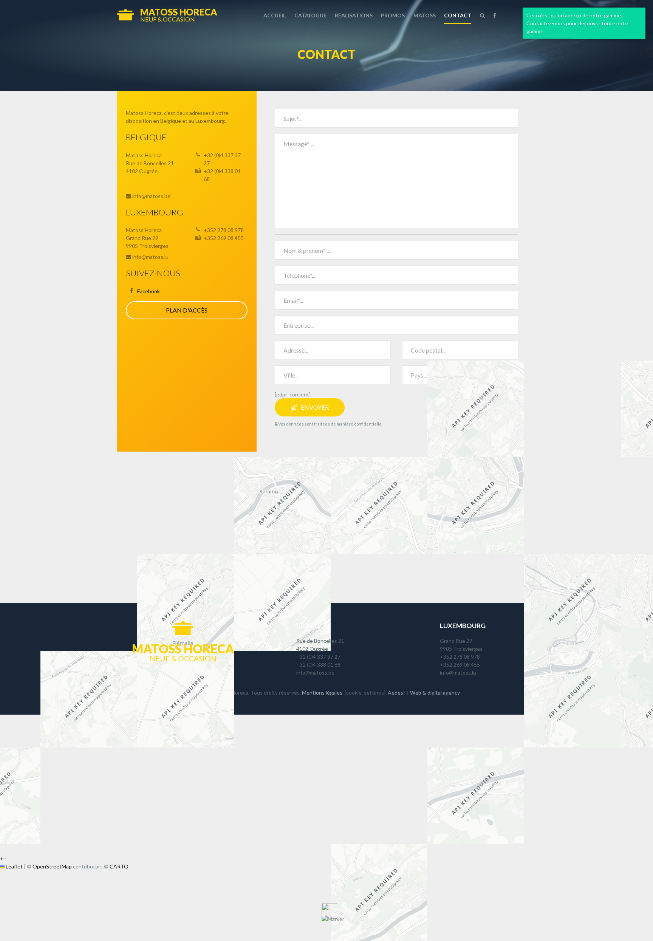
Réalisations (354, 15)
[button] (333, 919)
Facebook (148, 291)
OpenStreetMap (52, 866)
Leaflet (14, 866)
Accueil (274, 15)
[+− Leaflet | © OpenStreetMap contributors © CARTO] (326, 527)
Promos (393, 15)
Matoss (424, 15)
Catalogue (310, 15)
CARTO (119, 866)
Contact (457, 15)
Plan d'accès (186, 310)
